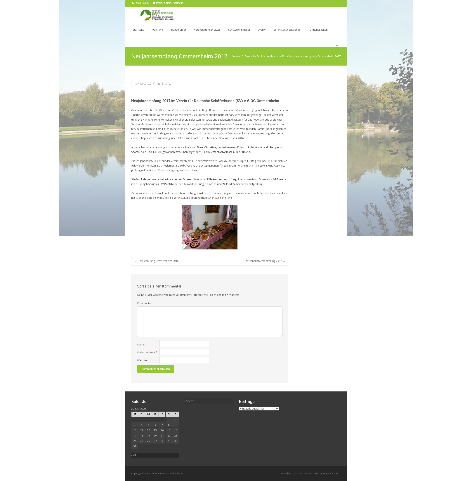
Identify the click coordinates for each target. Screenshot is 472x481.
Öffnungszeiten (319, 29)
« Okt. (134, 455)
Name (142, 344)
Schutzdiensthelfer (239, 29)
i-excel (316, 473)
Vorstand (157, 29)
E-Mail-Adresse (147, 352)
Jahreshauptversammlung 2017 (265, 261)
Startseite (138, 29)
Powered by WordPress (291, 473)
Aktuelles (287, 56)
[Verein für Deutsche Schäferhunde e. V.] (153, 14)
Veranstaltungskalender (287, 29)
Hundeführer (178, 29)
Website (142, 360)
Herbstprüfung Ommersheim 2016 (156, 261)
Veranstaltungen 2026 (207, 29)
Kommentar (145, 303)
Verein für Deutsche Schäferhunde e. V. (255, 56)
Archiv (262, 29)
